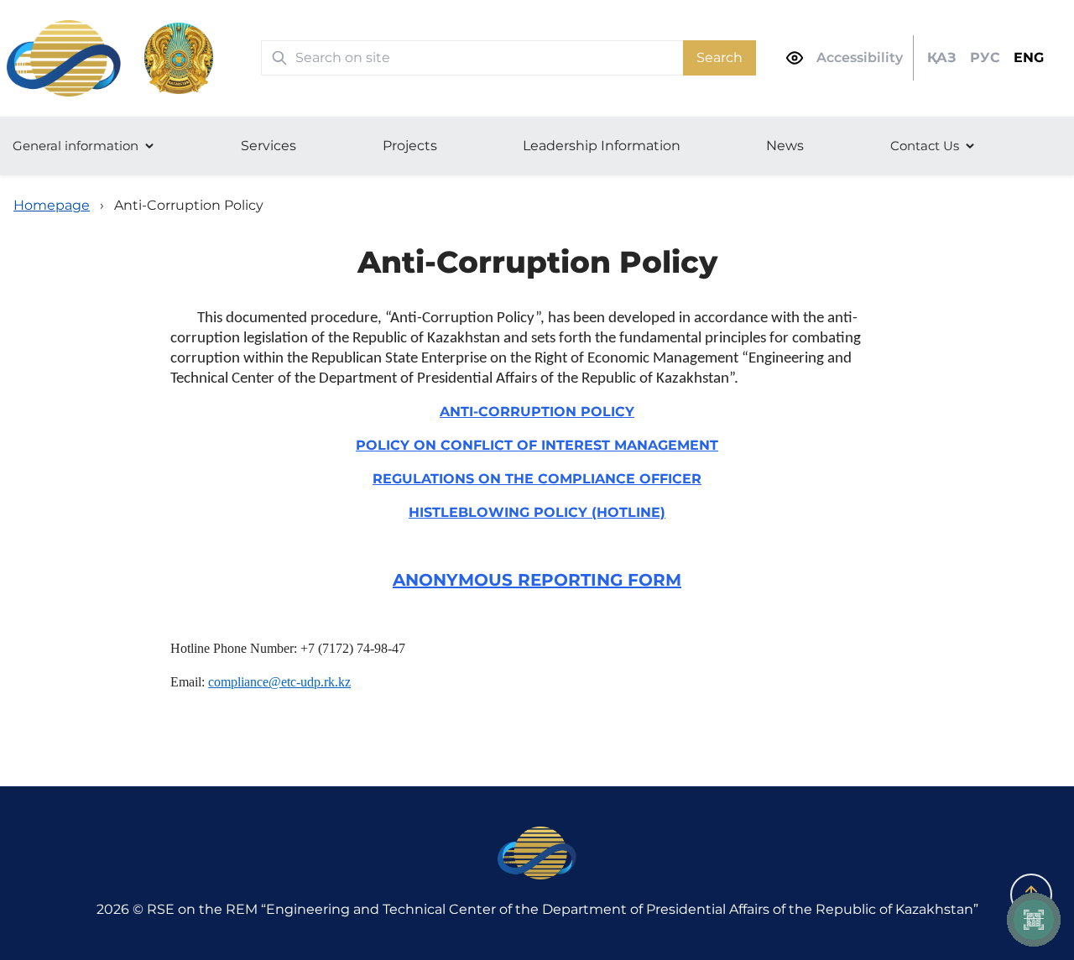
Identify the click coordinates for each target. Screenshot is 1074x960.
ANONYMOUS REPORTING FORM (537, 580)
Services (268, 146)
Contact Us (924, 146)
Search (719, 57)
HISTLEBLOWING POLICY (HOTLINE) (537, 512)
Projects (410, 146)
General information (75, 146)
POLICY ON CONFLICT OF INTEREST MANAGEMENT (537, 445)
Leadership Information (601, 146)
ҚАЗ (942, 57)
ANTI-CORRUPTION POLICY (537, 412)
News (785, 146)
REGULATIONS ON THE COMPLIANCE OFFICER (537, 479)
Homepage (51, 205)
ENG (1029, 57)
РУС (985, 57)
